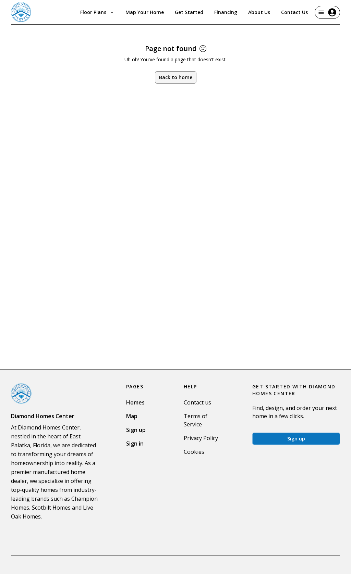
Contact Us (294, 12)
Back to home (175, 77)
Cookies (194, 452)
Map (131, 416)
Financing (225, 12)
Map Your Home (144, 12)
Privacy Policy (201, 438)
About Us (259, 12)
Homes (135, 402)
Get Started (189, 12)
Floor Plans (93, 12)
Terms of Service (195, 420)
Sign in (135, 443)
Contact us (197, 402)
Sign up (136, 430)
